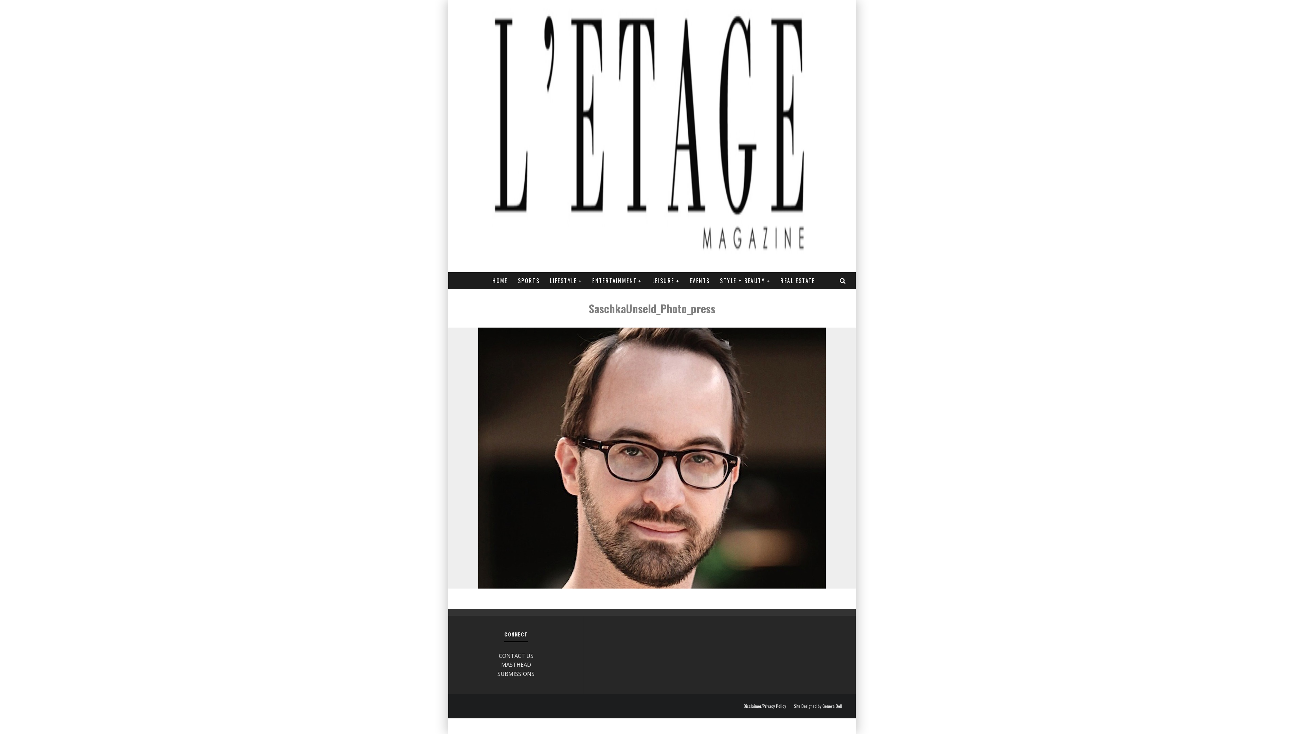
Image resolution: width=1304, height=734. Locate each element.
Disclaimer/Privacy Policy (765, 706)
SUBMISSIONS (516, 674)
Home (500, 281)
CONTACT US (516, 656)
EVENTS (700, 281)
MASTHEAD (516, 664)
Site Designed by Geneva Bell (818, 706)
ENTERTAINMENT (614, 281)
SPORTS (529, 281)
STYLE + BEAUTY (742, 281)
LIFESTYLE (563, 281)
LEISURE (663, 281)
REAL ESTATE (797, 281)
